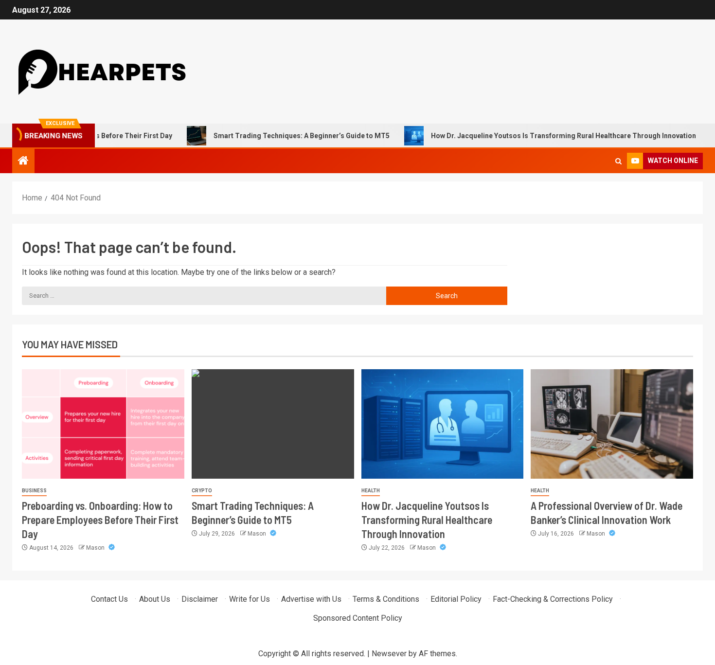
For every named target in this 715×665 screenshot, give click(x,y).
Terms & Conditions (386, 599)
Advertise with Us (311, 599)
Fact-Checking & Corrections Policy (553, 599)
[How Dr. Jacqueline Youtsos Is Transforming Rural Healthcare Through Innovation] (442, 424)
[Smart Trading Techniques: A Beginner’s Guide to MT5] (273, 424)
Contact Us (109, 599)
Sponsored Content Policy (357, 618)
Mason (96, 547)
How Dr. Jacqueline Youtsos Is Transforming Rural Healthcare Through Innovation (546, 136)
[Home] (23, 161)
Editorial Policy (456, 599)
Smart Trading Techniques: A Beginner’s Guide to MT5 (285, 136)
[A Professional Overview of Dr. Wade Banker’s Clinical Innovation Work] (612, 424)
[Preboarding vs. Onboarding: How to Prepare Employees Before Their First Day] (103, 424)
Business (34, 490)
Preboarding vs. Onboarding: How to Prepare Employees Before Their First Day (100, 519)
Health (370, 490)
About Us (154, 599)
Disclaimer (199, 599)
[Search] (618, 161)
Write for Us (249, 599)
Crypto (202, 490)
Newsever (389, 653)
